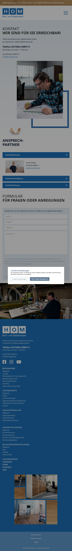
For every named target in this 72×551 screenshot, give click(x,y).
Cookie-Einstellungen (19, 279)
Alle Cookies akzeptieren (39, 279)
